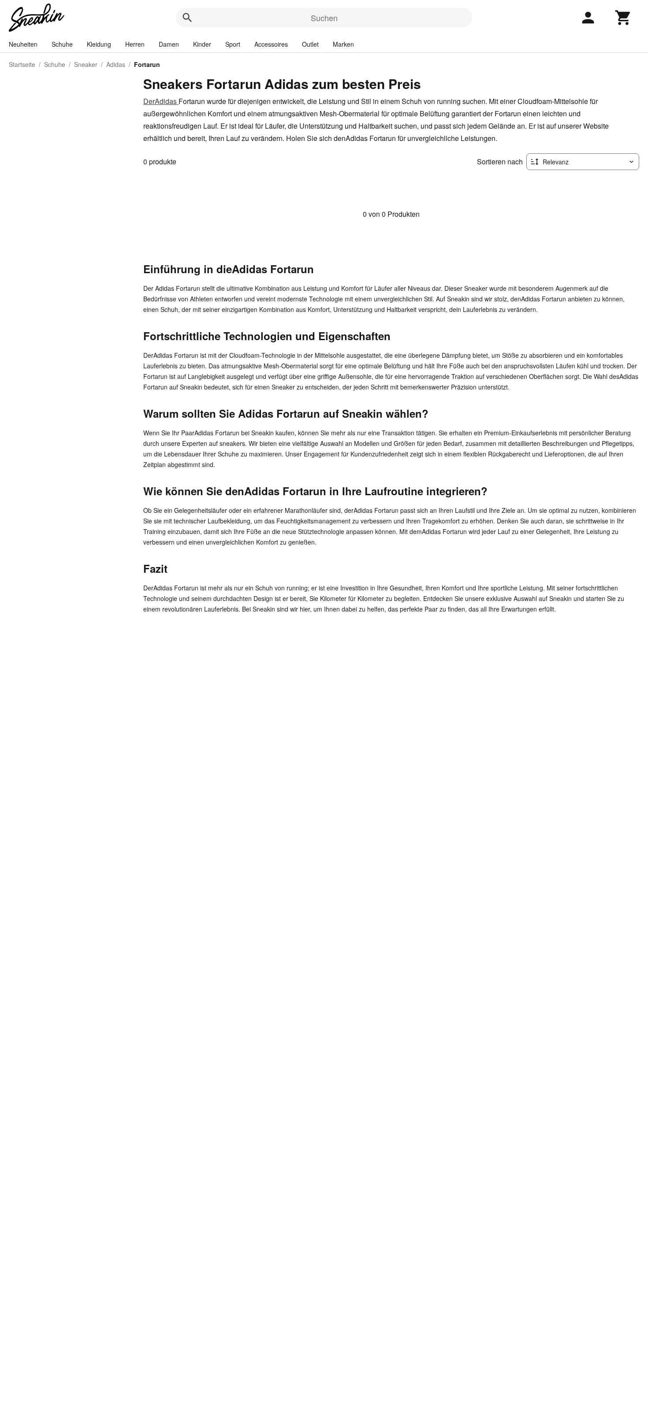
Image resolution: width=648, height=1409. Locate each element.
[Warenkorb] (623, 17)
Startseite (22, 64)
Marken (343, 44)
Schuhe (62, 44)
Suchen (324, 17)
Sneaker (85, 64)
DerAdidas (161, 101)
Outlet (310, 44)
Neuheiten (23, 44)
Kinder (202, 44)
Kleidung (99, 44)
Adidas (115, 64)
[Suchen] (187, 17)
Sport (232, 44)
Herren (135, 44)
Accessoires (271, 44)
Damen (169, 44)
